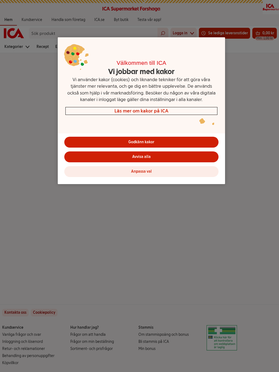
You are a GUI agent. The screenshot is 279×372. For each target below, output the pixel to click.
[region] (141, 110)
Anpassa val (141, 171)
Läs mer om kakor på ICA (141, 111)
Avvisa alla (141, 156)
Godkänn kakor (141, 142)
